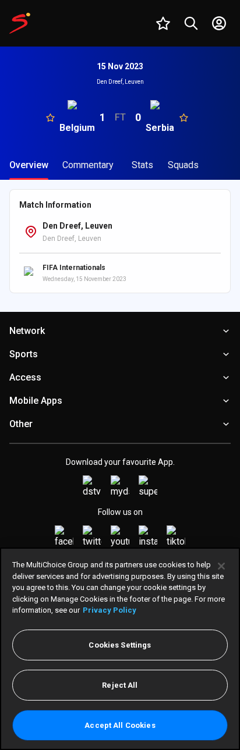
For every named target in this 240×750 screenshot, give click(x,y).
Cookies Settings (120, 645)
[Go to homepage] (19, 23)
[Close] (221, 566)
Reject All (119, 685)
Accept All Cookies (119, 725)
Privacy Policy (109, 610)
